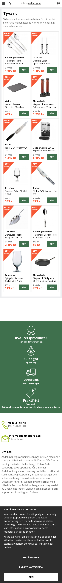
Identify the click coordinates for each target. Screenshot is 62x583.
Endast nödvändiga (31, 567)
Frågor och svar (16, 439)
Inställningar (31, 557)
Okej (31, 577)
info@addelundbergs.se (25, 435)
